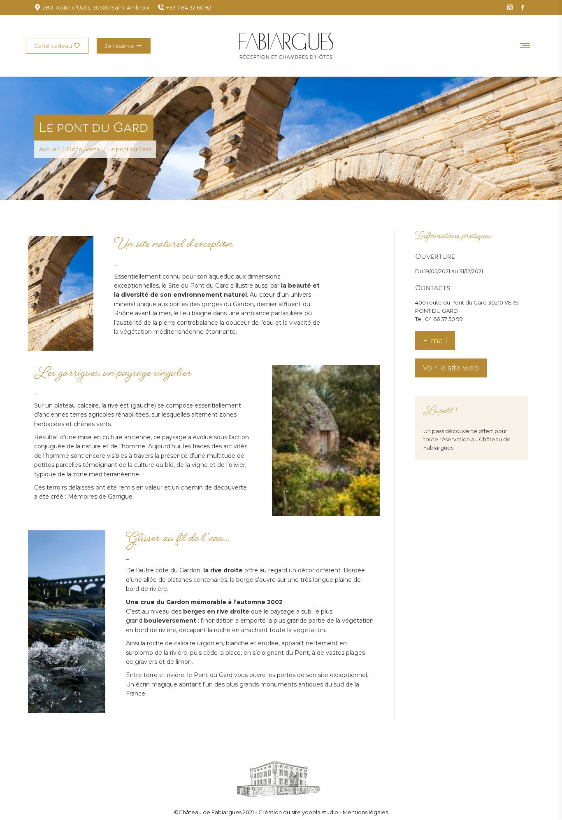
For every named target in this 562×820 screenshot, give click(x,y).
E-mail (435, 340)
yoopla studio (320, 812)
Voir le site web (451, 368)
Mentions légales (365, 812)
